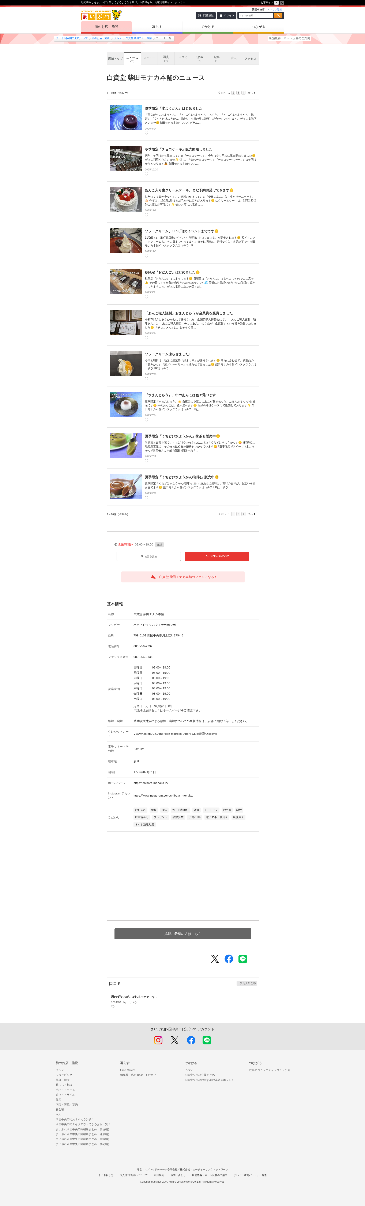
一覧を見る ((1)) (247, 983)
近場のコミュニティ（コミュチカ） (271, 1070)
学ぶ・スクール (65, 1089)
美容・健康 (62, 1080)
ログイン (229, 15)
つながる (258, 26)
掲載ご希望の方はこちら (183, 934)
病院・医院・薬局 (67, 1104)
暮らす (157, 26)
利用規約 (159, 1175)
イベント (190, 1070)
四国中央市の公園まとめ (200, 1074)
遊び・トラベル (65, 1094)
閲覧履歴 (208, 15)
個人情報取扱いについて (134, 1175)
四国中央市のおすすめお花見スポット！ (209, 1080)
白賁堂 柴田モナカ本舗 (139, 38)
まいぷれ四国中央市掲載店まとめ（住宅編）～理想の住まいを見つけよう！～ (86, 1144)
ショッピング (64, 1074)
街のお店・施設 (106, 26)
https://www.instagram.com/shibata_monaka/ (163, 795)
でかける (208, 26)
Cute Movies (128, 1070)
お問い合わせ (178, 1175)
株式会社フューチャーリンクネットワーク (204, 1169)
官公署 (60, 1109)
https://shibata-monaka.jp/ (150, 783)
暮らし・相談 (64, 1084)
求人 (58, 1114)
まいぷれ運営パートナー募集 (250, 1175)
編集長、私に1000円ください (138, 1074)
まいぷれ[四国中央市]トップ (72, 38)
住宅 (58, 1099)
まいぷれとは (105, 1175)
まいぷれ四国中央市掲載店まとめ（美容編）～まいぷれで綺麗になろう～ (86, 1129)
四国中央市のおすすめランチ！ (75, 1119)
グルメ (117, 38)
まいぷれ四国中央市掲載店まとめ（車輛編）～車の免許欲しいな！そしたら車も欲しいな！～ (86, 1139)
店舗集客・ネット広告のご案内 (289, 38)
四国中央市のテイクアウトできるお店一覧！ (83, 1124)
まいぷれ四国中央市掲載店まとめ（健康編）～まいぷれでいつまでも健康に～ (86, 1134)
